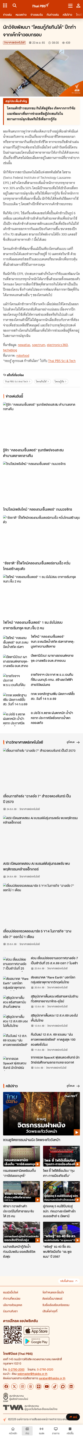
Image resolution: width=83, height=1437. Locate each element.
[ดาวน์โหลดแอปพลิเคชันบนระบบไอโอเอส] (36, 1330)
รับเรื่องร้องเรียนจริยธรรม (55, 1305)
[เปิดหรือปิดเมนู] (70, 5)
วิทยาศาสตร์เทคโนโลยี (14, 42)
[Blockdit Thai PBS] (63, 1386)
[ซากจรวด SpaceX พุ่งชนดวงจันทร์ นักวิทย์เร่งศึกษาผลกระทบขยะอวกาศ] (16, 1063)
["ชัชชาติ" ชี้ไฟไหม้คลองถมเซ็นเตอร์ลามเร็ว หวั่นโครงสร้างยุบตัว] (41, 537)
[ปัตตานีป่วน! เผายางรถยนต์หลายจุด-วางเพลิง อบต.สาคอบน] (16, 662)
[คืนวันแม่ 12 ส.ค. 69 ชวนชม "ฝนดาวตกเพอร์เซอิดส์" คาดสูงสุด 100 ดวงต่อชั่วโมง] (16, 1040)
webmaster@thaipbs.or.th (32, 1374)
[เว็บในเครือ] (5, 5)
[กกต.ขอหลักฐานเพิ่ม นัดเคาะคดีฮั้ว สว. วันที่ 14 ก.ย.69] (16, 700)
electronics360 (57, 345)
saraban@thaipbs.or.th (52, 1378)
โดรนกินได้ (41, 381)
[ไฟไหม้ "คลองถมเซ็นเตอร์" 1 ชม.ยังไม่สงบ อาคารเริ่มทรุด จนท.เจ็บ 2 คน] (41, 596)
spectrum (38, 345)
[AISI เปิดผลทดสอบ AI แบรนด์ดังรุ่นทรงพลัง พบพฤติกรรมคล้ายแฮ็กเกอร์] (41, 837)
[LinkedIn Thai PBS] (71, 1386)
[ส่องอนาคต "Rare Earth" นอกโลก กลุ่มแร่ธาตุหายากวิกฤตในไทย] (16, 983)
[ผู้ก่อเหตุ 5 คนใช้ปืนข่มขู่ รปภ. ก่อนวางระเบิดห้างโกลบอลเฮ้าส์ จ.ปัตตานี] (61, 1191)
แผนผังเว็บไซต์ (10, 1292)
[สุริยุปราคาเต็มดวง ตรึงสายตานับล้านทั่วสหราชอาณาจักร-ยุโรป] (16, 1002)
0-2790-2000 (16, 1369)
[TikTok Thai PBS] (55, 1386)
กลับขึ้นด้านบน (66, 1281)
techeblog (10, 350)
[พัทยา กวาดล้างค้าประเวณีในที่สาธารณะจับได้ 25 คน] (21, 1191)
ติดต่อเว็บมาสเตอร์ (52, 1298)
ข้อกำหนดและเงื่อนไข (53, 1292)
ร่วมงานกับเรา (10, 1311)
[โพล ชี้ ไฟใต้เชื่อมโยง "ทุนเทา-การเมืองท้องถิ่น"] (61, 1156)
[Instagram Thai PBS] (22, 1386)
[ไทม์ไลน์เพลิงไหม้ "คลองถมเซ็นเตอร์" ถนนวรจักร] (41, 483)
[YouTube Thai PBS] (47, 1386)
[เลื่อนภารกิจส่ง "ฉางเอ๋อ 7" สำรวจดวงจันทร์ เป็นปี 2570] (41, 770)
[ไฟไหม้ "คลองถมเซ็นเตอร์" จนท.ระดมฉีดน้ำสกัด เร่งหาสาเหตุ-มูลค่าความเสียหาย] (16, 643)
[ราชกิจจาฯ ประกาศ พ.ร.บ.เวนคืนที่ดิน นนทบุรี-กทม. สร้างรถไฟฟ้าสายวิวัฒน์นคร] (16, 681)
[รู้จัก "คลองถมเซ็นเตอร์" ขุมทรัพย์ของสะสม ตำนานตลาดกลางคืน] (41, 424)
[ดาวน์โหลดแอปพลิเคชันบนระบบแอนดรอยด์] (36, 1341)
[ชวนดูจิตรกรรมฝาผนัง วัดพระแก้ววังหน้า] (41, 1113)
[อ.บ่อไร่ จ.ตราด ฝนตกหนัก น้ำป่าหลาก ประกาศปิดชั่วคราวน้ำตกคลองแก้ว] (16, 719)
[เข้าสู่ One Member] (78, 5)
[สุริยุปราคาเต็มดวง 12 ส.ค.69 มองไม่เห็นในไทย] (16, 1021)
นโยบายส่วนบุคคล (12, 1305)
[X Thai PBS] (14, 1386)
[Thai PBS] (41, 5)
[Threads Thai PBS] (30, 1386)
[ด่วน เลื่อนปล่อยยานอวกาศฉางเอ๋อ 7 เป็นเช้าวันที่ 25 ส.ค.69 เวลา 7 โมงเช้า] (16, 964)
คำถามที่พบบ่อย (11, 1298)
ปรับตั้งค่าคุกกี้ (49, 1311)
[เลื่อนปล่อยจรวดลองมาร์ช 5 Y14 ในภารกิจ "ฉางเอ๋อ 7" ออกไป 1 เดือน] (41, 905)
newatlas (24, 345)
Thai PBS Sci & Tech (62, 361)
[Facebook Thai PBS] (6, 1386)
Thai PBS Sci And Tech (16, 381)
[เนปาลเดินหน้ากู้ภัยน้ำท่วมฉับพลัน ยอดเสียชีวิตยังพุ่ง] (21, 1232)
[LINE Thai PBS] (39, 1386)
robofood (22, 355)
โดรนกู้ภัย (59, 381)
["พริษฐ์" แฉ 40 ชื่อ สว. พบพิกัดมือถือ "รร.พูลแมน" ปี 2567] (61, 1232)
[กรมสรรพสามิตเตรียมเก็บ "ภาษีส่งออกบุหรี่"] (21, 1156)
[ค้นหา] (14, 5)
